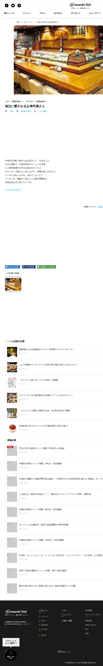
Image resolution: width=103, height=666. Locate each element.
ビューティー (66, 615)
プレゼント (76, 13)
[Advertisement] (58, 136)
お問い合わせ (90, 625)
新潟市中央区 (26, 111)
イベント (27, 13)
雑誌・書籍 (67, 621)
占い (65, 610)
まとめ (43, 635)
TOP (18, 22)
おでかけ (58, 13)
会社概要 (88, 610)
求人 (87, 629)
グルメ (42, 13)
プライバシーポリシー (93, 615)
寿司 (11, 111)
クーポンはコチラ (13, 189)
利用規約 (88, 621)
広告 (87, 633)
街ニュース (9, 13)
